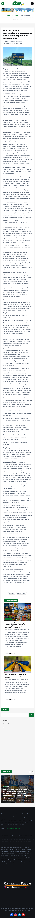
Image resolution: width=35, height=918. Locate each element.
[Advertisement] (17, 749)
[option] (17, 789)
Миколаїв (6, 724)
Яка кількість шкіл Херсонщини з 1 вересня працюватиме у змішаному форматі (16, 676)
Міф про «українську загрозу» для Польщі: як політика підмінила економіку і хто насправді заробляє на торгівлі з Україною (17, 793)
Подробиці (15, 15)
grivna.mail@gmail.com (12, 828)
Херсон (12, 593)
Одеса (5, 728)
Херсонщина (22, 593)
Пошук (5, 709)
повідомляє (15, 82)
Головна (7, 15)
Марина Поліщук (10, 41)
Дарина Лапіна (11, 679)
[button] (30, 772)
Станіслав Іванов (12, 629)
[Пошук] (31, 715)
